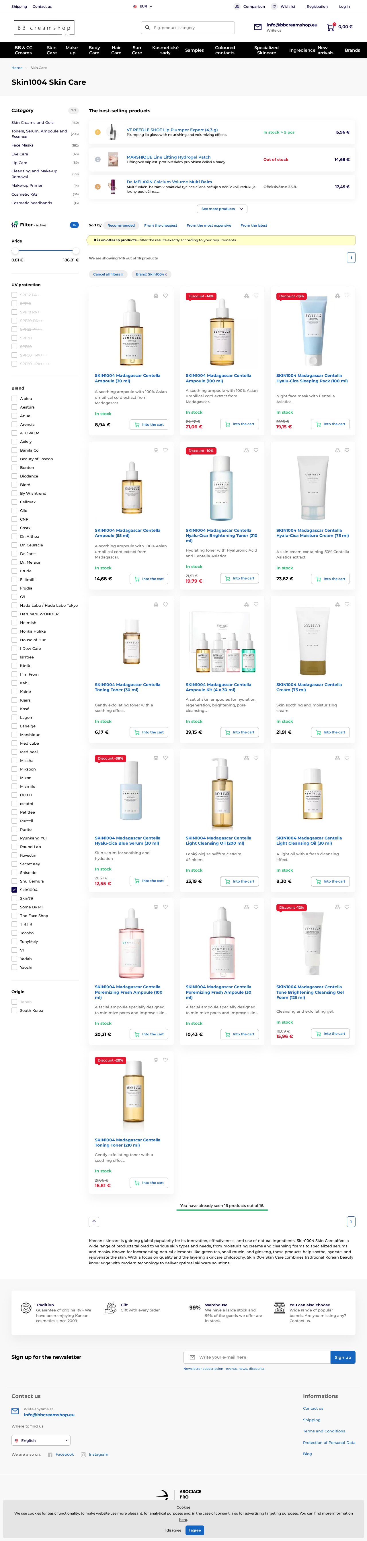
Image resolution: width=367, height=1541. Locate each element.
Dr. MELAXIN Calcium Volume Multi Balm (169, 181)
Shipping (19, 6)
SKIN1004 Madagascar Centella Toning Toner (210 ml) (128, 1142)
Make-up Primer (45, 185)
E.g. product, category (174, 27)
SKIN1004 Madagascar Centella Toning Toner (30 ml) (128, 687)
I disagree (173, 1530)
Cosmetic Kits (45, 194)
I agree (195, 1530)
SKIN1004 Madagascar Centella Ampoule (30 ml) (128, 378)
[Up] (94, 1222)
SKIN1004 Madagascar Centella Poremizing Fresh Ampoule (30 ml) (218, 992)
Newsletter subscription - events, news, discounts (224, 1369)
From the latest (254, 225)
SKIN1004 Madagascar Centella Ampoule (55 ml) (128, 533)
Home (16, 68)
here (183, 1519)
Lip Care (45, 162)
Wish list (288, 6)
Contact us (42, 6)
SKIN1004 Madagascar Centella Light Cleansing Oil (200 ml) (218, 840)
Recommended (121, 225)
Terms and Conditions (324, 1431)
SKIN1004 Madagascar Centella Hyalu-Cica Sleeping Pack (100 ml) (312, 378)
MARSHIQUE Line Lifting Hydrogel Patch (169, 157)
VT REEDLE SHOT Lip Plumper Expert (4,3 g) (172, 129)
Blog (307, 1453)
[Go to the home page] (44, 28)
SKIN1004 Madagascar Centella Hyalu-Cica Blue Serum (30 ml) (128, 840)
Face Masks (45, 145)
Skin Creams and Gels (45, 122)
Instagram (98, 1454)
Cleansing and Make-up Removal (45, 174)
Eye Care (45, 154)
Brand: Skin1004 (150, 274)
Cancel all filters (107, 274)
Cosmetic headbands (45, 203)
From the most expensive (209, 225)
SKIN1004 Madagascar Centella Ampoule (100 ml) (218, 378)
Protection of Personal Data (329, 1442)
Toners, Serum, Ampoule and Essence (45, 134)
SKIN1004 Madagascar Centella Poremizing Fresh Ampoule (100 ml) (129, 992)
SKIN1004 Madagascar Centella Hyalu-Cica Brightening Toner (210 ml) (221, 535)
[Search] (147, 27)
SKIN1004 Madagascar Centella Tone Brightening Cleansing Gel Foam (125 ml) (310, 992)
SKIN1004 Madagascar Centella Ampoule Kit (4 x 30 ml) (218, 687)
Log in (344, 6)
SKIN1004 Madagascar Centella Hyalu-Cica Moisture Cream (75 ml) (312, 533)
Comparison (254, 6)
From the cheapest (160, 225)
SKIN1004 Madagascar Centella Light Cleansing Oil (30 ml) (309, 840)
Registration (317, 6)
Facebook (65, 1454)
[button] (222, 209)
